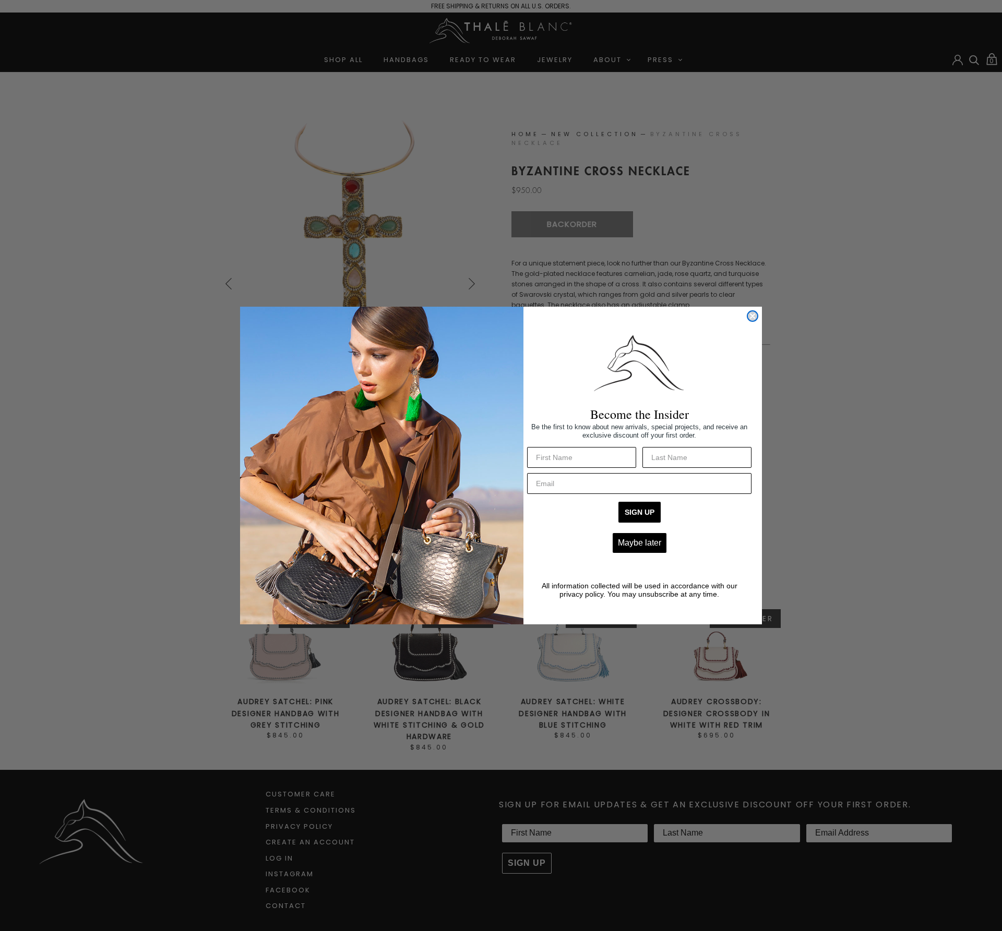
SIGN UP (639, 512)
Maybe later (639, 542)
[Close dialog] (752, 316)
